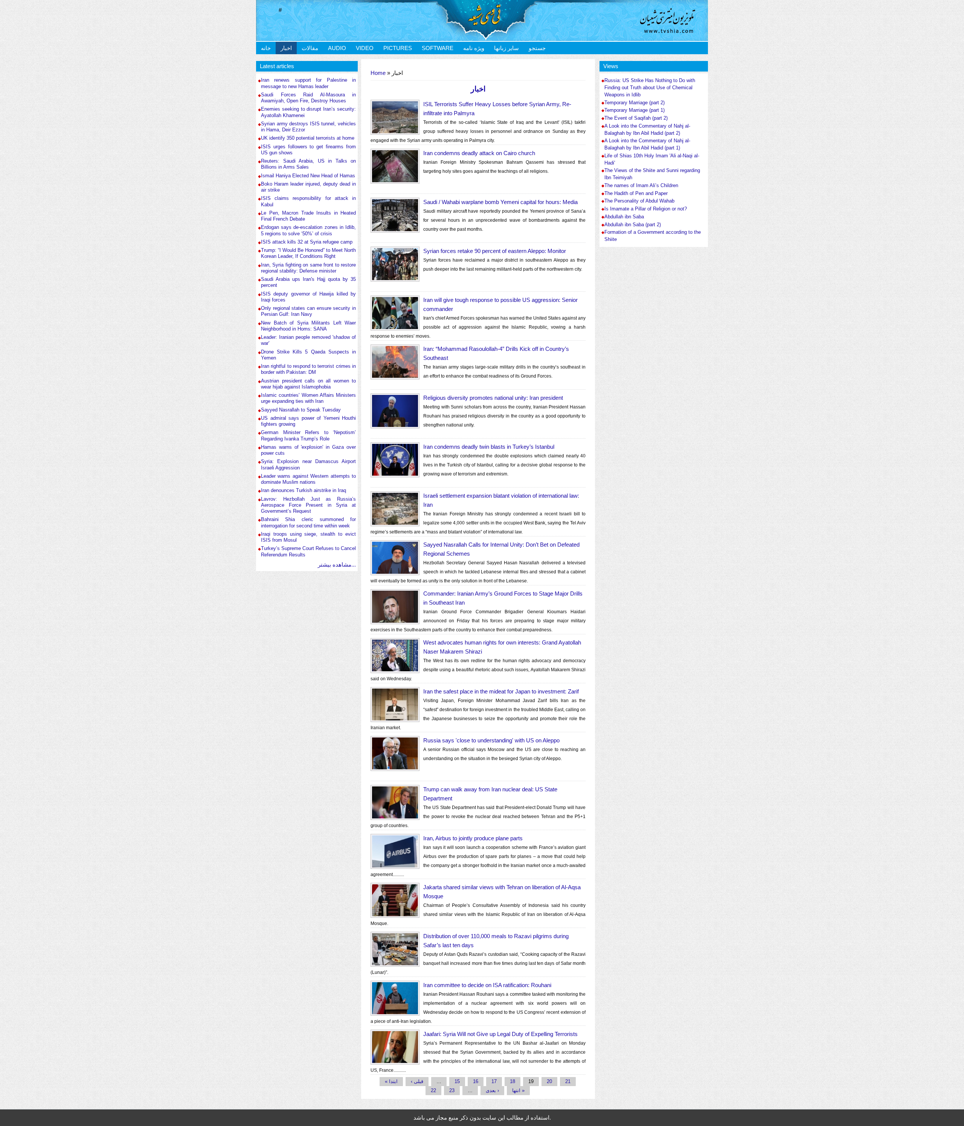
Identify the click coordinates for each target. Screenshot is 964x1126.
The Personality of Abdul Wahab (639, 201)
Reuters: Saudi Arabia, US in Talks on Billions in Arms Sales (308, 164)
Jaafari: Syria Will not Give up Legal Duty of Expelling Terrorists (500, 1034)
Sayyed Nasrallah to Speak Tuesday (301, 410)
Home (378, 73)
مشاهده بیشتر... (337, 564)
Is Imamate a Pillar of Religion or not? (645, 209)
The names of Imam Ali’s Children (641, 185)
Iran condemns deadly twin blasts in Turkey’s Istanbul (488, 446)
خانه (266, 48)
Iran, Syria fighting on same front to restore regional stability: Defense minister (308, 268)
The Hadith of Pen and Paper (636, 193)
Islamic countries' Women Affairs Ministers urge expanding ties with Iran (308, 398)
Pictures (397, 48)
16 (475, 1081)
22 (433, 1090)
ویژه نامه (473, 48)
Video (365, 48)
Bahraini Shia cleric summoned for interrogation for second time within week (308, 522)
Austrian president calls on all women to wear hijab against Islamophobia (308, 384)
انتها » (518, 1090)
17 (494, 1081)
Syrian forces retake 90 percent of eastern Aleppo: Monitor (494, 251)
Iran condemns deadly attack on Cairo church (479, 153)
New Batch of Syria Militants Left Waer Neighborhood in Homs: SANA (308, 326)
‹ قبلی (417, 1081)
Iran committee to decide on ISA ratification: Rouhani (487, 985)
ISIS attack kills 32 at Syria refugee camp (306, 242)
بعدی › (492, 1090)
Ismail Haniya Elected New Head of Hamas (308, 175)
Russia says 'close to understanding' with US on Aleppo (491, 740)
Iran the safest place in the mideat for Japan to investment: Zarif (501, 691)
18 (512, 1081)
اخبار (286, 48)
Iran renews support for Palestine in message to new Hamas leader (308, 83)
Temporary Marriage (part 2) (634, 102)
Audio (337, 48)
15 (457, 1081)
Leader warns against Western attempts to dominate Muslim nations (308, 479)
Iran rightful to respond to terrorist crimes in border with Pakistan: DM (308, 369)
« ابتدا (391, 1081)
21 (567, 1081)
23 (452, 1090)
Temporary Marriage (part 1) (634, 110)
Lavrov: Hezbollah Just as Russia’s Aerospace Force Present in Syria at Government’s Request (308, 505)
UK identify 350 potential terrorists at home (307, 138)
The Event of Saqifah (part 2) (636, 118)
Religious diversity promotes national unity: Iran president (493, 398)
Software (437, 48)
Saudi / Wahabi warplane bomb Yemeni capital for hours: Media (500, 202)
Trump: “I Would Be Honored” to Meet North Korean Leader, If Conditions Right (308, 253)
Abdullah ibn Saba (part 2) (632, 224)
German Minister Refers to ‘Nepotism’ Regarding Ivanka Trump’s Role (308, 435)
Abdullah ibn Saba (624, 216)
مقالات (310, 48)
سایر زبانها (506, 48)
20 (549, 1081)
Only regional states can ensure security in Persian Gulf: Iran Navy (308, 311)
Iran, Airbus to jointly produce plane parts (473, 838)
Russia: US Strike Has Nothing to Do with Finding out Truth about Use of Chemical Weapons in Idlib (649, 88)
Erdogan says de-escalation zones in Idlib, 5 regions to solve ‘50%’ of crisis (308, 230)
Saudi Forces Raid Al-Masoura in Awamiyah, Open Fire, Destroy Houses (308, 98)
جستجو (537, 48)
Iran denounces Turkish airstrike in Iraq (303, 490)
